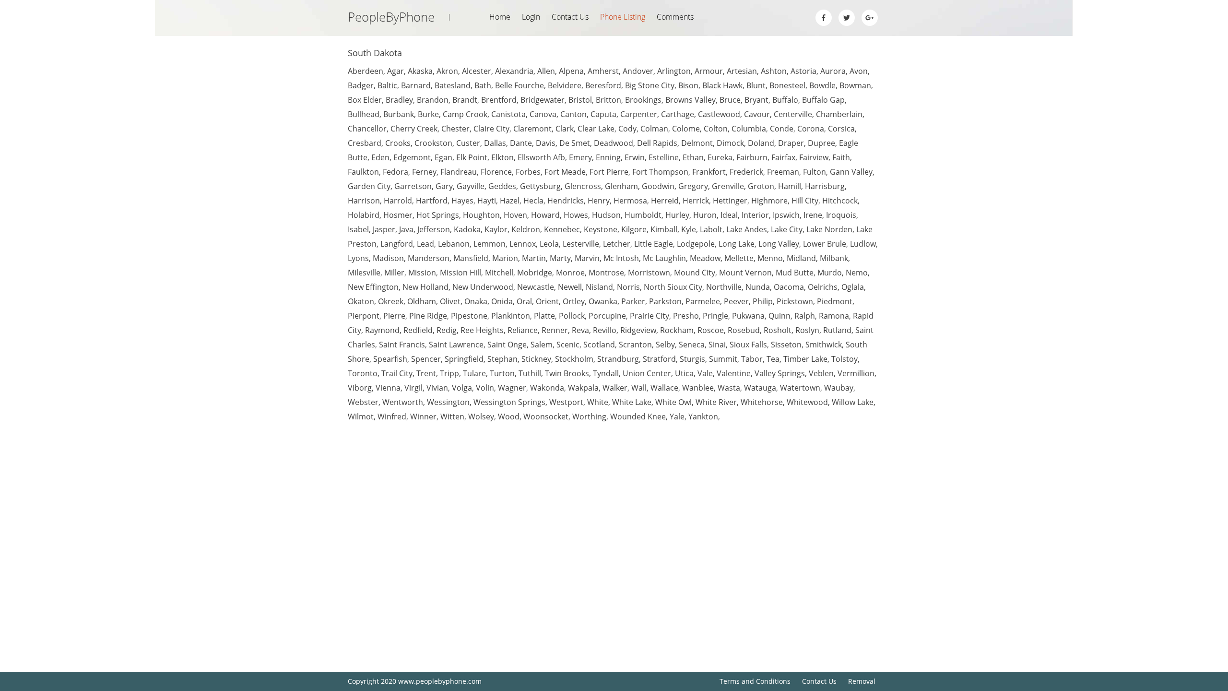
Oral (524, 301)
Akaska (420, 71)
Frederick (746, 172)
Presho (686, 315)
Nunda (757, 287)
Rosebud (744, 330)
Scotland (599, 344)
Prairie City (649, 315)
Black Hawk (722, 85)
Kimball (663, 229)
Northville (724, 287)
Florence (496, 172)
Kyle (688, 229)
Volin (485, 387)
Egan (443, 157)
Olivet (450, 301)
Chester (455, 128)
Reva (580, 330)
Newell (570, 287)
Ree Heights (482, 330)
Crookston (433, 143)
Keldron (525, 229)
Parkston (665, 301)
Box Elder (365, 100)
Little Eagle (653, 243)
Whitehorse (762, 402)
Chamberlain (839, 114)
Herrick (696, 200)
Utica (684, 373)
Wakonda (547, 387)
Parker (633, 301)
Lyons (358, 258)
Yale (677, 416)
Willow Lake (853, 402)
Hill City (804, 200)
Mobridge (534, 272)
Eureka (720, 157)
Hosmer (398, 215)
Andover (638, 71)
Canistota (508, 114)
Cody (627, 128)
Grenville (728, 186)
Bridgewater (542, 100)
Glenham (621, 186)
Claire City (491, 128)
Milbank (834, 258)
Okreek (390, 301)
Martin (534, 258)
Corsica (841, 128)
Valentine (734, 373)
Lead (425, 243)
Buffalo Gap (823, 100)
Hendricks (565, 200)
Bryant (756, 100)
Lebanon (454, 243)
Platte (544, 315)
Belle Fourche (519, 85)
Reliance (523, 330)
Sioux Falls (748, 344)
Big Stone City (649, 85)
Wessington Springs (509, 402)
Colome (686, 128)
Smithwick (823, 344)
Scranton (635, 344)
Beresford (603, 85)
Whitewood (807, 402)
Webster (363, 402)
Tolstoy (844, 359)
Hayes (462, 200)
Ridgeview (638, 330)
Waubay (838, 387)
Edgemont (412, 157)
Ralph (804, 315)
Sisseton (786, 344)
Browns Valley (690, 100)
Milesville (364, 272)
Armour (709, 71)
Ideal (729, 215)
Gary (444, 186)
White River (716, 402)
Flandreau (458, 172)
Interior (755, 215)
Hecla (533, 200)
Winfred (392, 416)
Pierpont (363, 315)
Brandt (464, 100)
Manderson (428, 258)
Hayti (486, 200)
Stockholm (574, 359)
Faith (841, 157)
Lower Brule (824, 243)
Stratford (659, 359)
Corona (810, 128)
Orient (547, 301)
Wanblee (698, 387)
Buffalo (785, 100)
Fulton (814, 172)
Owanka (603, 301)
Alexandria (514, 71)
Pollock (572, 315)
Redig (447, 330)
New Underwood (482, 287)
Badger (361, 85)
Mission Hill (460, 272)
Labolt (711, 229)
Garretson (413, 186)
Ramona (834, 315)
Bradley (399, 100)
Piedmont (834, 301)
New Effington (373, 287)
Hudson (606, 215)
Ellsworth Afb (541, 157)
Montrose (606, 272)
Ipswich (786, 215)
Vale (705, 373)
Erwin (635, 157)
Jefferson (433, 229)
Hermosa (630, 200)
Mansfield (470, 258)
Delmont (697, 143)
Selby (665, 344)
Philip (763, 301)
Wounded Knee (638, 416)
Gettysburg (540, 186)
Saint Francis (402, 344)
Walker (614, 387)
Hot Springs (437, 215)
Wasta (729, 387)
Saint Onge (507, 344)
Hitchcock (840, 200)
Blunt (756, 85)
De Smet (574, 143)
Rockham (677, 330)
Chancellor (367, 128)
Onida (502, 301)
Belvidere (564, 85)
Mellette (739, 258)
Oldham (421, 301)
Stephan (502, 359)
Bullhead (363, 114)
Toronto (363, 373)
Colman (654, 128)
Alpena (571, 71)
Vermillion (856, 373)
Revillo (604, 330)
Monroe (570, 272)
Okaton (361, 301)
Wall (639, 387)
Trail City (397, 373)
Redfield (418, 330)
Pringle (715, 315)
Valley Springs (780, 373)
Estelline (664, 157)
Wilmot (361, 416)
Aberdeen (365, 71)
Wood (509, 416)
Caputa (603, 114)
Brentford (499, 100)
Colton (716, 128)
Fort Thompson (660, 172)
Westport (566, 402)
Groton (761, 186)
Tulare (474, 373)
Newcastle (535, 287)
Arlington (674, 71)
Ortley (574, 301)
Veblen (821, 373)
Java (406, 229)
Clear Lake (596, 128)
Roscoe (710, 330)
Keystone (600, 229)
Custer (468, 143)
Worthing (589, 416)
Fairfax (783, 157)
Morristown (649, 272)
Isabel (358, 229)
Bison (688, 85)
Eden (380, 157)
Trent (426, 373)
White (597, 402)
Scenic (567, 344)
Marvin (587, 258)
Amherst (603, 71)
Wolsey (481, 416)
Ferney (424, 172)
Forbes (528, 172)
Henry (599, 200)
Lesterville (581, 243)
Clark (564, 128)
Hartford (432, 200)
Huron (705, 215)
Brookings (643, 100)
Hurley (677, 215)
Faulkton (363, 172)
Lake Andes (746, 229)
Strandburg (618, 359)
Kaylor (496, 229)
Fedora (395, 172)
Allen (546, 71)
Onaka (475, 301)
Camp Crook (465, 114)
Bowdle (822, 85)
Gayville (470, 186)
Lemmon (489, 243)
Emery (580, 157)
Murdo (829, 272)
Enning (608, 157)
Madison (388, 258)
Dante (521, 143)
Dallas (495, 143)
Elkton (502, 157)
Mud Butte (795, 272)
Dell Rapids (657, 143)
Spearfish (390, 359)
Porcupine (607, 315)
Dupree (821, 143)
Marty (560, 258)
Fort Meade (565, 172)
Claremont (532, 128)
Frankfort (709, 172)
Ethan (693, 157)
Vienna (388, 387)
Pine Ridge (428, 315)
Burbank (398, 114)
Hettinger (730, 200)
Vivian (437, 387)
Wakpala (583, 387)
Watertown (800, 387)
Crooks (398, 143)
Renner (555, 330)
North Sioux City (673, 287)
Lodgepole (696, 243)
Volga (462, 387)
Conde (781, 128)
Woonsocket (545, 416)
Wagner (512, 387)
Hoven (515, 215)
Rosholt (777, 330)
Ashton (774, 71)
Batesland (453, 85)
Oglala (852, 287)
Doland (761, 143)
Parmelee (702, 301)
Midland (801, 258)
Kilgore (634, 229)
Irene (812, 215)
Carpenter (638, 114)
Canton (573, 114)
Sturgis (692, 359)
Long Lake (737, 243)
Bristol (580, 100)
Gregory (693, 186)
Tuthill (530, 373)
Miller (394, 272)
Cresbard (364, 143)
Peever (736, 301)
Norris (628, 287)
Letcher (616, 243)
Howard (545, 215)
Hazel (510, 200)
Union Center (647, 373)
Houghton (481, 215)
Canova (543, 114)
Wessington (448, 402)
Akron (447, 71)
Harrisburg (825, 186)
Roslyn (807, 330)
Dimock (730, 143)
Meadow (705, 258)
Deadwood (613, 143)
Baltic (387, 85)
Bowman (855, 85)
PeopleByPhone (399, 16)
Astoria (803, 71)
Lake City (787, 229)
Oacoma (789, 287)
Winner (423, 416)
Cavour (757, 114)
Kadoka (467, 229)
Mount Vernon (745, 272)
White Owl (673, 402)
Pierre (394, 315)
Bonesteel (787, 85)
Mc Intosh (621, 258)
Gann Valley (851, 172)
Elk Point (471, 157)
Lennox (522, 243)
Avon (859, 71)
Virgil (413, 387)
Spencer (426, 359)
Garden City (369, 186)
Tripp (449, 373)
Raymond (382, 330)
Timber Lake (805, 359)
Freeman (783, 172)
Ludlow (863, 243)
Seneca (692, 344)
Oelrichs (823, 287)
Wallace (664, 387)
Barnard (416, 85)
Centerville (793, 114)
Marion (505, 258)
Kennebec (562, 229)
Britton (608, 100)
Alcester (476, 71)
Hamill (789, 186)
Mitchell (499, 272)
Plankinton (510, 315)
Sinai (717, 344)
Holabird (363, 215)
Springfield (464, 359)
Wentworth (402, 402)
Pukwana (748, 315)
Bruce (730, 100)
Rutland (837, 330)
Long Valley (778, 243)
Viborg (360, 387)
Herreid (665, 200)
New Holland (425, 287)
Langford (396, 243)
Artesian (742, 71)
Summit (723, 359)
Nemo (857, 272)
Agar (395, 71)
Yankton (703, 416)
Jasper (384, 229)
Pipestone (469, 315)
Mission (422, 272)
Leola (549, 243)
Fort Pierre (609, 172)
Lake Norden (829, 229)
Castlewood (719, 114)
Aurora (833, 71)
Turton (502, 373)
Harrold (398, 200)
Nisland (599, 287)
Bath (482, 85)
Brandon (433, 100)
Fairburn (752, 157)
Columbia (749, 128)
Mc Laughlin (664, 258)
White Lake (631, 402)
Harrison (364, 200)
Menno (770, 258)
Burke (428, 114)
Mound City (694, 272)
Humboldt (643, 215)
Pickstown (795, 301)
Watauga (760, 387)
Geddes (502, 186)
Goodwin (658, 186)
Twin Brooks (567, 373)
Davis (545, 143)
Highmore (769, 200)
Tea (773, 359)
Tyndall (606, 373)
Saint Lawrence (456, 344)
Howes (576, 215)
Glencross (583, 186)
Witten (452, 416)
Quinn (779, 315)
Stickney (536, 359)
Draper (791, 143)
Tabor (752, 359)
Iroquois (841, 215)
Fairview (813, 157)
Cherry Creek (413, 128)
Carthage (677, 114)
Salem (542, 344)
